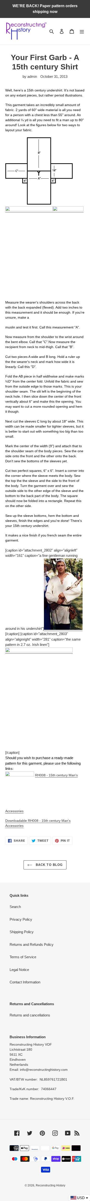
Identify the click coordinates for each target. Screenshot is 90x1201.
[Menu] (82, 31)
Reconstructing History (50, 1185)
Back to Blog (49, 865)
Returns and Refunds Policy (32, 944)
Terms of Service (23, 957)
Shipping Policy (22, 932)
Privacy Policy (21, 919)
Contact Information (25, 982)
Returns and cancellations (30, 1015)
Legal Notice (19, 970)
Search (15, 907)
